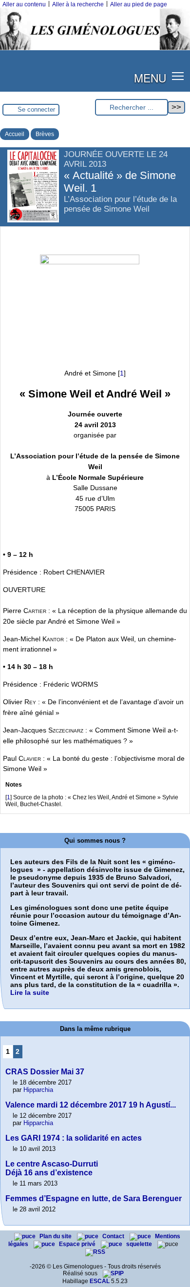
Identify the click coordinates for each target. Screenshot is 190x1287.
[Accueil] (95, 48)
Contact (114, 1236)
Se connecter (36, 109)
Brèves (45, 134)
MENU (150, 77)
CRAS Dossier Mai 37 (44, 1072)
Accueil (14, 134)
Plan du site (56, 1236)
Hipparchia (38, 1089)
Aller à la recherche (78, 4)
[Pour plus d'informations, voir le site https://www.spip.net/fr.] (113, 1273)
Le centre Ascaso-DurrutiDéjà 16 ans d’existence (51, 1168)
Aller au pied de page (138, 4)
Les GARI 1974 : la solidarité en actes (73, 1138)
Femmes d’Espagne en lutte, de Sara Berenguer (93, 1198)
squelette (139, 1244)
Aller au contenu (24, 4)
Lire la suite (29, 992)
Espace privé (78, 1244)
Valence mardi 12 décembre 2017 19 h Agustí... (90, 1105)
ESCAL (100, 1281)
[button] (178, 76)
